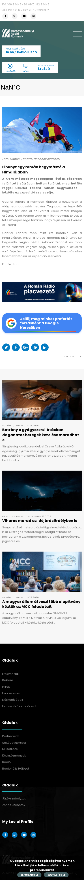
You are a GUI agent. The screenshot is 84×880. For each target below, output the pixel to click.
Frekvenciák (10, 674)
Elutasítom (56, 875)
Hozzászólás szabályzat (19, 706)
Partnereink (10, 736)
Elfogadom (29, 875)
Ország (6, 425)
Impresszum (11, 693)
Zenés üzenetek (13, 805)
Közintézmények (14, 755)
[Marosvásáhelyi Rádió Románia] (18, 33)
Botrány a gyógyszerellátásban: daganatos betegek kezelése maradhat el (40, 434)
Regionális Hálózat (15, 768)
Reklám (7, 680)
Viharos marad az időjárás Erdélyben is (39, 520)
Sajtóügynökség (14, 743)
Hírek (6, 687)
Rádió (6, 762)
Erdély (6, 516)
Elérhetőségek (12, 700)
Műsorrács (10, 749)
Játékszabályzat (14, 798)
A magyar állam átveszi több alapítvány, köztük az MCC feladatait (42, 604)
